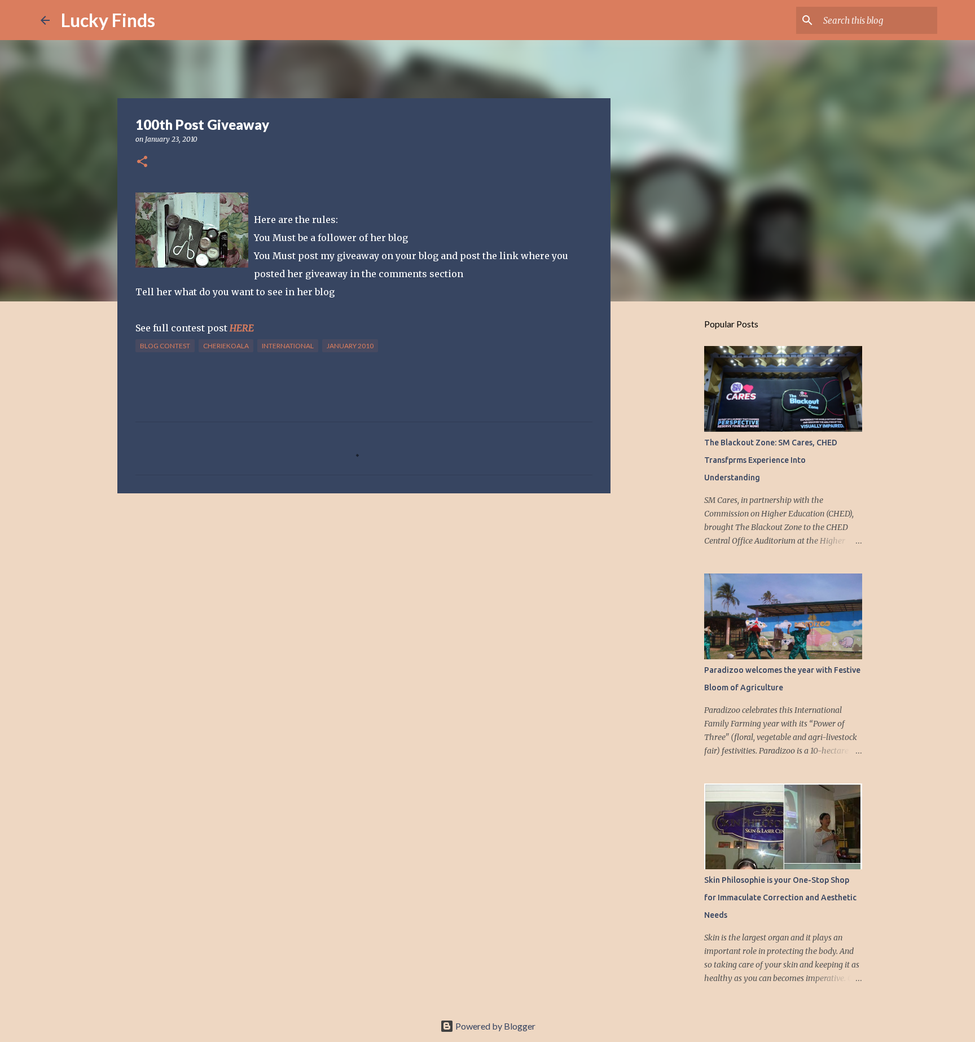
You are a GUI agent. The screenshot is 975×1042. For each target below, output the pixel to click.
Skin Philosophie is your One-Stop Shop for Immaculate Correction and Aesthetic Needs (780, 897)
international (288, 346)
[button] (142, 162)
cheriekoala (226, 346)
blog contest (165, 346)
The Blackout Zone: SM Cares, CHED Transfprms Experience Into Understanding (770, 460)
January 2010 (350, 346)
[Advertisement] (364, 589)
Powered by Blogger (494, 1026)
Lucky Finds (108, 20)
